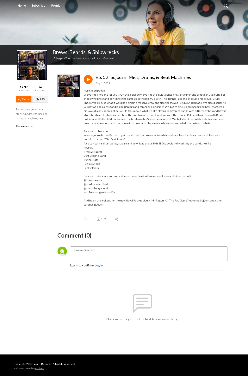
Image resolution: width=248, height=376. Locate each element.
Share (25, 99)
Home (21, 5)
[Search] (225, 5)
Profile (55, 5)
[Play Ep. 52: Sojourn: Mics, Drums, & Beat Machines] (88, 79)
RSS (42, 99)
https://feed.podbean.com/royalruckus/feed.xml (85, 58)
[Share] (117, 219)
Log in (99, 265)
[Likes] (85, 219)
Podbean (39, 368)
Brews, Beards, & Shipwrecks (86, 52)
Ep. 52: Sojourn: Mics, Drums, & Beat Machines (143, 77)
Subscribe (38, 5)
